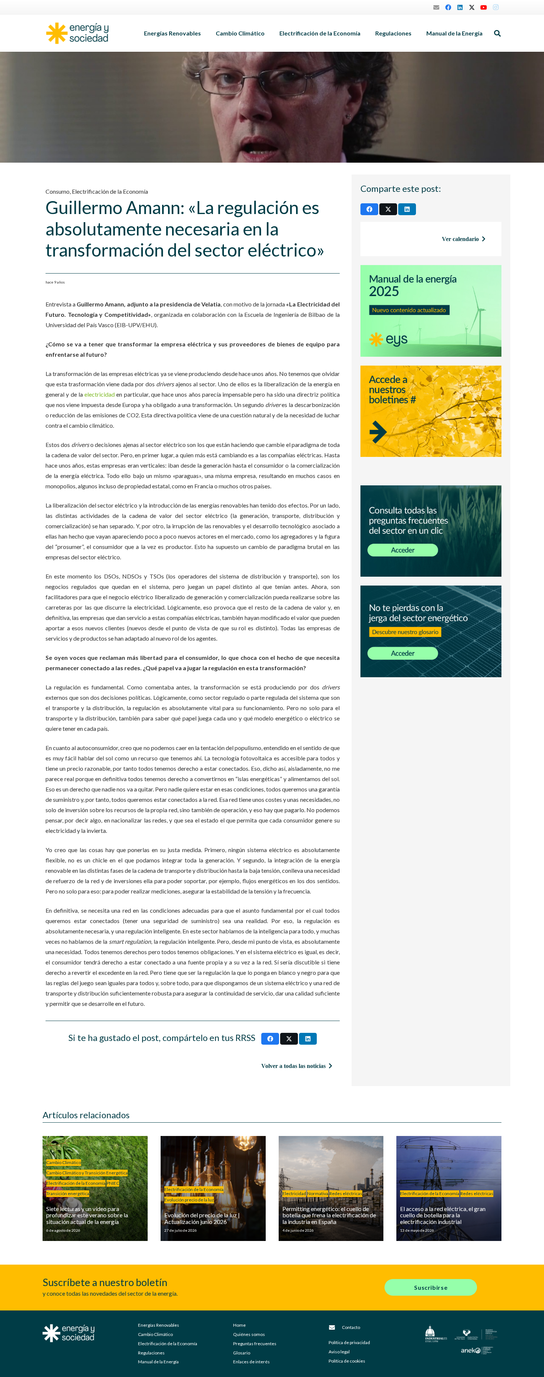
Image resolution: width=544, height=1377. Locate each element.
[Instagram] (495, 7)
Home (239, 1325)
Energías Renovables (158, 1325)
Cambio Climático (155, 1334)
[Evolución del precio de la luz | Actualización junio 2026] (213, 1188)
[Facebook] (448, 7)
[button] (204, 33)
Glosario (241, 1353)
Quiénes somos (249, 1334)
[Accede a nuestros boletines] (430, 421)
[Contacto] (335, 1327)
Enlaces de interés (251, 1361)
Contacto (351, 1327)
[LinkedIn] (460, 7)
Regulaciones (151, 1353)
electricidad (99, 394)
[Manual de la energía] (430, 311)
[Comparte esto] (270, 1039)
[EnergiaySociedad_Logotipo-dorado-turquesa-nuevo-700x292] (77, 33)
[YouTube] (484, 7)
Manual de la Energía (158, 1361)
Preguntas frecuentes (254, 1343)
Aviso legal (339, 1351)
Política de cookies (347, 1361)
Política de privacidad (349, 1342)
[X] (472, 7)
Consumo (58, 191)
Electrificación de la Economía (110, 191)
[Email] (436, 7)
